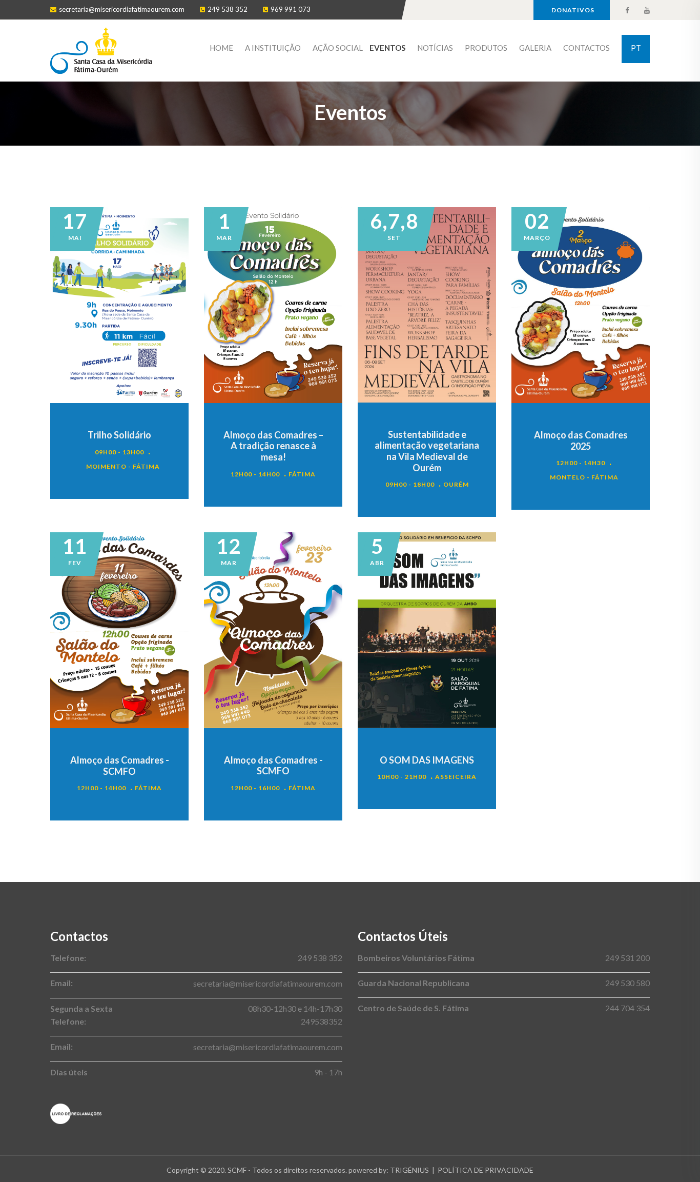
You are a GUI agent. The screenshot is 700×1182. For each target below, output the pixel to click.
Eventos (387, 47)
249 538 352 (228, 9)
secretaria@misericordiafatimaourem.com (121, 9)
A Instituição (273, 47)
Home (221, 47)
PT (636, 47)
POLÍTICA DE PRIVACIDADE (485, 1170)
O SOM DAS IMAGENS (427, 760)
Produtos (486, 47)
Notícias (435, 47)
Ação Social (338, 47)
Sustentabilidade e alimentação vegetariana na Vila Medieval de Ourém (427, 451)
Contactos (586, 47)
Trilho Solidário (119, 434)
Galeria (535, 47)
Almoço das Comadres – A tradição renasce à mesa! (273, 446)
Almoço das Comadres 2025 (581, 440)
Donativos (572, 10)
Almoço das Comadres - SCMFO (119, 765)
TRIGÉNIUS (409, 1170)
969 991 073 (291, 9)
